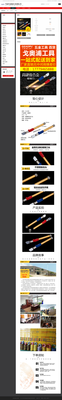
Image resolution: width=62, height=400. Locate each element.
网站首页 (42, 398)
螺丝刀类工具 (4, 36)
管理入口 (48, 398)
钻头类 (4, 52)
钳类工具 (4, 29)
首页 (7, 10)
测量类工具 (4, 38)
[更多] (13, 25)
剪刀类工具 (4, 34)
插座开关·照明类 (5, 61)
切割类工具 (4, 45)
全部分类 (4, 27)
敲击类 (4, 58)
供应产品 (11, 10)
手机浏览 (59, 0)
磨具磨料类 (4, 54)
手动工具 (4, 47)
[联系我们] (13, 69)
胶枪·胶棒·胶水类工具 (6, 43)
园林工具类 (4, 56)
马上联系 (8, 75)
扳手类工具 (4, 32)
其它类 (4, 63)
